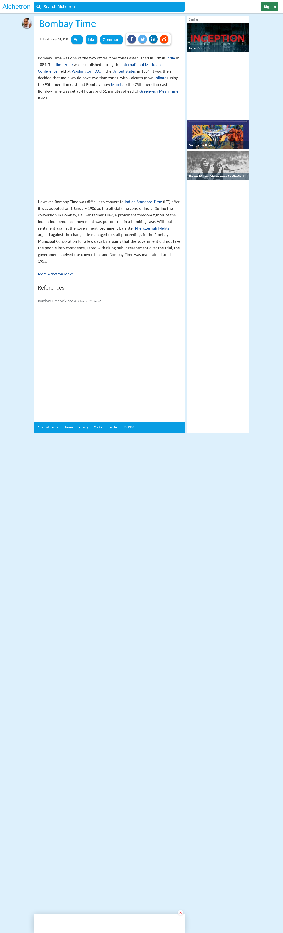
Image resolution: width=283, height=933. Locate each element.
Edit (77, 39)
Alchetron (16, 6)
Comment (112, 39)
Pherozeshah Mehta (152, 289)
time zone (64, 65)
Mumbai (118, 85)
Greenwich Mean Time (158, 91)
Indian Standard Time (143, 263)
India (170, 58)
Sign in (270, 7)
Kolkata (160, 78)
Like (91, 39)
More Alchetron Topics (55, 335)
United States (124, 72)
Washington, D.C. (86, 72)
